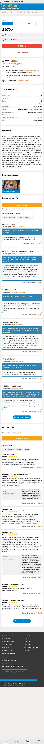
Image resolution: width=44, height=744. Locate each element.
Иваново (7, 1)
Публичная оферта (8, 653)
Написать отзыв (22, 438)
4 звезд (27, 449)
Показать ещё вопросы (22, 417)
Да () (39, 243)
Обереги (27, 644)
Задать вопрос (22, 205)
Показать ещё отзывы (22, 621)
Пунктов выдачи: (17, 2)
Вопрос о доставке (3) (24, 217)
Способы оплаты (8, 644)
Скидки (26, 650)
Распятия (27, 641)
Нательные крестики (31, 647)
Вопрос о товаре (17, 325)
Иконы (26, 639)
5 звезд (19, 449)
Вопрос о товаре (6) (9, 217)
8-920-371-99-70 (9, 660)
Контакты (5, 647)
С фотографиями (8, 449)
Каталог (3, 13)
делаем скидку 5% (24, 80)
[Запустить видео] (11, 184)
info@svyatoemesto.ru (12, 666)
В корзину (22, 46)
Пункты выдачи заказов (14, 672)
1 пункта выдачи (30, 70)
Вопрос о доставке (18, 227)
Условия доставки (8, 641)
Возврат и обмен (7, 650)
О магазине (6, 639)
